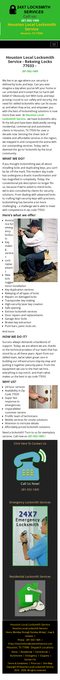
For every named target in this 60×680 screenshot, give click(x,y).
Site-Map (47, 663)
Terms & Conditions (18, 663)
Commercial (41, 652)
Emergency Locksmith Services (30, 502)
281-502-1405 (30, 20)
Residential (26, 652)
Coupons (44, 655)
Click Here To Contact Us (30, 443)
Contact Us (30, 659)
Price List (35, 663)
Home (15, 652)
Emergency (31, 655)
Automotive (16, 655)
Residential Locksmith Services (30, 576)
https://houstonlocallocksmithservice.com (30, 643)
